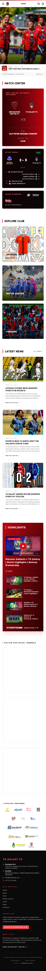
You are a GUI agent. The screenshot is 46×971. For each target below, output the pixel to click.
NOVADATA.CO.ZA (27, 963)
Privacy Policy (15, 960)
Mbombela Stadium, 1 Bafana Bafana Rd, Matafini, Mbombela (22, 874)
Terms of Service (30, 960)
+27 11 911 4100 (10, 880)
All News (37, 351)
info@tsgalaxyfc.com (12, 877)
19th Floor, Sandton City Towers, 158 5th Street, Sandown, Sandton (21, 867)
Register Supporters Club (15, 927)
